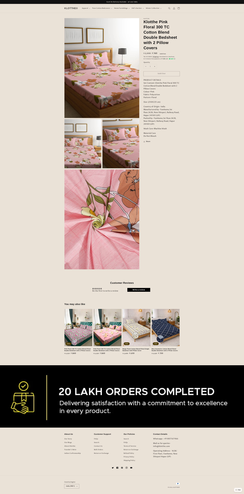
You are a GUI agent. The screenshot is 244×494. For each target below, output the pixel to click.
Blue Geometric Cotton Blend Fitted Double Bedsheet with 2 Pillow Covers (165, 349)
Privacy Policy (129, 457)
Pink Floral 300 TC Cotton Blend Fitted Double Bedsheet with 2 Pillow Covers (77, 349)
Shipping (156, 57)
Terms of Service (130, 446)
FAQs (96, 439)
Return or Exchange (101, 453)
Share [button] (148, 141)
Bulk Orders (98, 450)
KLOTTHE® (176, 487)
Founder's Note (70, 450)
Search (96, 443)
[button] (86, 8)
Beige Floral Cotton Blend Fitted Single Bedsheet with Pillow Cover (136, 349)
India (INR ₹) (70, 486)
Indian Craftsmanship (72, 453)
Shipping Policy (129, 460)
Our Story (68, 439)
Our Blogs (68, 443)
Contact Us (98, 446)
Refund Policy (129, 453)
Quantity (147, 62)
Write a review (139, 290)
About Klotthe (69, 446)
